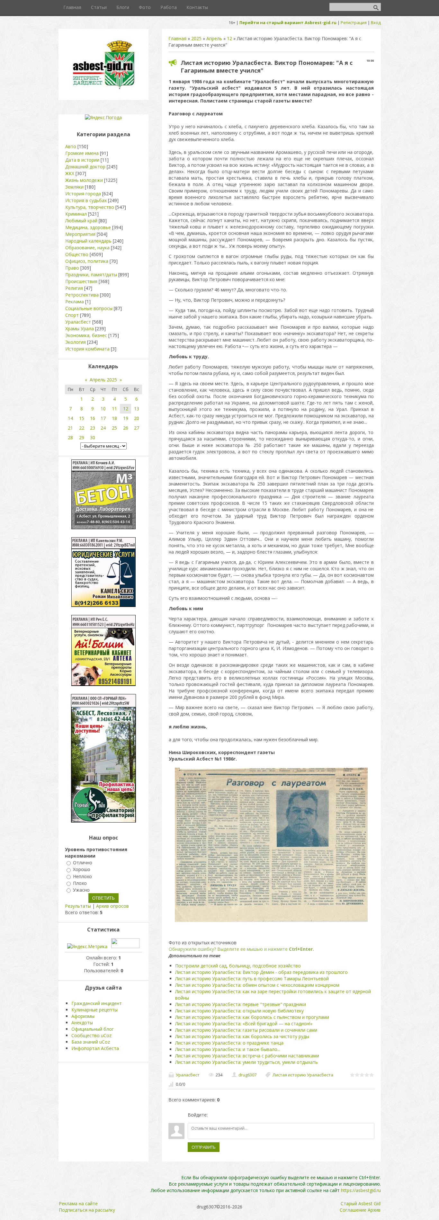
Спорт (72, 315)
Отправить (204, 1147)
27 (136, 428)
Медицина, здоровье (88, 227)
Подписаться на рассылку (87, 1210)
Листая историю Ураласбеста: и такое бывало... (227, 1049)
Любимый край (81, 221)
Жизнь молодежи (84, 180)
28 (70, 437)
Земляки (74, 187)
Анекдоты (82, 1023)
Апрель (214, 38)
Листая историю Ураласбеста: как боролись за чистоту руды (242, 1036)
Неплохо (82, 876)
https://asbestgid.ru (361, 1190)
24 (103, 428)
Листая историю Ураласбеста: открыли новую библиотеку (239, 1011)
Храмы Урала (79, 328)
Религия (74, 288)
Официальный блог (92, 1029)
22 (81, 428)
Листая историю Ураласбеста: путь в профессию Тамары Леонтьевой (252, 978)
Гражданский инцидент (96, 1003)
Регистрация (354, 22)
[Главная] (103, 88)
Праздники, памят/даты (91, 275)
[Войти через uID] (214, 1115)
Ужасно (81, 890)
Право (72, 268)
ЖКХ (69, 173)
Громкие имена (82, 153)
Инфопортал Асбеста (95, 1048)
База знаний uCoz (90, 1042)
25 (114, 428)
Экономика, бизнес (86, 335)
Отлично (82, 862)
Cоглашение (353, 1210)
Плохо (80, 883)
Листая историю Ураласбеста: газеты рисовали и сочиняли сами (246, 1030)
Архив (374, 1210)
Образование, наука (87, 248)
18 (114, 418)
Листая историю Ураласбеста (303, 1075)
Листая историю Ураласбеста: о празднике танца (229, 1043)
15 (81, 418)
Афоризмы (82, 1016)
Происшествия (81, 281)
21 (70, 428)
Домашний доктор (85, 167)
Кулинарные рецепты (94, 1010)
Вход (376, 22)
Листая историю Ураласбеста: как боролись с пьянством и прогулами (252, 1017)
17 (103, 418)
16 (92, 418)
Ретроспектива (82, 295)
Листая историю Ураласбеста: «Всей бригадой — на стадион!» (243, 1023)
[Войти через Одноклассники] (246, 1115)
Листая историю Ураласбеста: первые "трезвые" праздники (240, 1004)
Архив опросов (112, 906)
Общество (76, 254)
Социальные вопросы (88, 308)
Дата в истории (82, 160)
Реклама (74, 301)
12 (229, 38)
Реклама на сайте (78, 1203)
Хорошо (81, 870)
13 (136, 408)
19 (125, 418)
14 (70, 418)
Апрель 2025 (103, 380)
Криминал (76, 214)
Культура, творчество (89, 207)
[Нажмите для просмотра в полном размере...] (271, 922)
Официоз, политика (86, 261)
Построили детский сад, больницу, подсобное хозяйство (238, 966)
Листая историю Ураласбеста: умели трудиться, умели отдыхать (246, 1062)
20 (136, 418)
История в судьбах (86, 200)
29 (81, 437)
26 (125, 428)
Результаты (78, 906)
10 (103, 408)
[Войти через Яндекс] (235, 1115)
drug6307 (247, 1075)
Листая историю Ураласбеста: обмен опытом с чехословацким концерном (257, 985)
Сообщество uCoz (91, 1035)
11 (114, 408)
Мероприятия (80, 234)
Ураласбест (188, 1075)
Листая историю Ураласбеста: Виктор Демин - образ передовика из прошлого (261, 972)
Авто (70, 146)
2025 (196, 38)
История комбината (87, 349)
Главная (177, 38)
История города (83, 194)
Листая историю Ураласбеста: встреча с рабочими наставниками (247, 1056)
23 (92, 428)
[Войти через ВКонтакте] (224, 1115)
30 (92, 437)
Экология (75, 342)
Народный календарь (88, 241)
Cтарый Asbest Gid (361, 1203)
